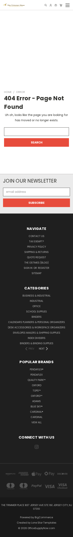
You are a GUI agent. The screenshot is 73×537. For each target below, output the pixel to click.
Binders (37, 317)
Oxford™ (36, 396)
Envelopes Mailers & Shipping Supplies (36, 332)
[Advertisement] (36, 48)
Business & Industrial (36, 295)
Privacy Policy (36, 246)
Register (43, 268)
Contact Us (36, 236)
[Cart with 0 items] (61, 5)
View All (36, 422)
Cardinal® (36, 412)
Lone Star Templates (43, 522)
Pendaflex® (36, 369)
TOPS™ (37, 390)
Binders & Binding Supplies (36, 343)
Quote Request (36, 257)
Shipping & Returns (36, 252)
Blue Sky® (37, 406)
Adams (36, 401)
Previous (6, 533)
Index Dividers (36, 338)
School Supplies (36, 311)
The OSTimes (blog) (36, 262)
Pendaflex (36, 374)
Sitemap (36, 273)
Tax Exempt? (36, 241)
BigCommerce (44, 517)
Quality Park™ (36, 380)
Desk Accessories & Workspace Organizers (36, 327)
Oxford (36, 385)
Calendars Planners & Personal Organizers (36, 322)
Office (36, 306)
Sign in (28, 268)
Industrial (36, 301)
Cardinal (36, 417)
